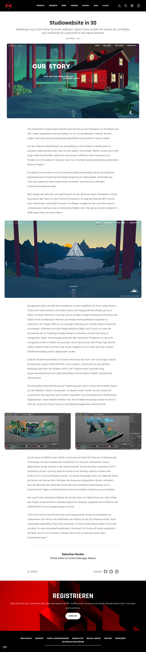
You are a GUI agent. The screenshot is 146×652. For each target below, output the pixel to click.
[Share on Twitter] (111, 572)
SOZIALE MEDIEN (94, 638)
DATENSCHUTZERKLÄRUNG (73, 642)
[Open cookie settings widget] (4, 647)
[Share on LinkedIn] (117, 572)
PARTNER (108, 638)
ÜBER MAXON (26, 638)
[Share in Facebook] (106, 572)
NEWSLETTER (77, 638)
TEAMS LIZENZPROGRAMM (58, 638)
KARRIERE (39, 638)
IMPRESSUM (120, 638)
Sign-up (73, 616)
